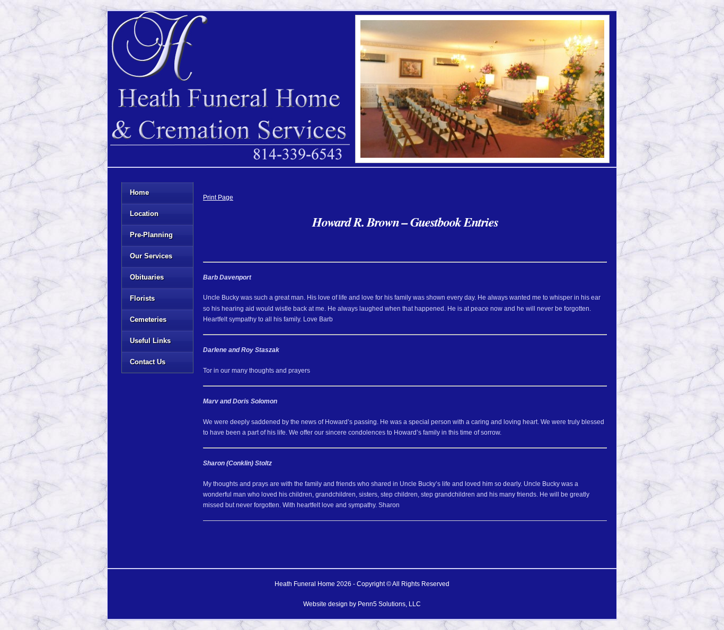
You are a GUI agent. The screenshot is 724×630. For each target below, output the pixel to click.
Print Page (218, 197)
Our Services (151, 256)
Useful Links (150, 341)
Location (144, 214)
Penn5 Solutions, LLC (389, 604)
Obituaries (147, 277)
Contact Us (147, 362)
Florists (142, 298)
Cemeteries (148, 319)
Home (139, 192)
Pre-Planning (151, 235)
